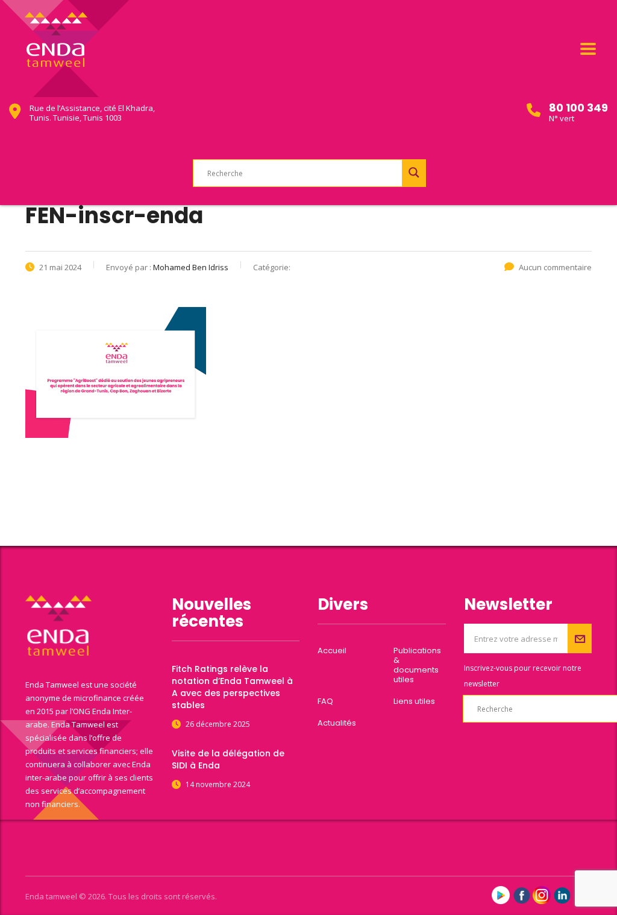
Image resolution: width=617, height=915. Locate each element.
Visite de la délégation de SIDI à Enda (228, 759)
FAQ (325, 701)
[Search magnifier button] (414, 172)
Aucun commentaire (555, 267)
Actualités (337, 723)
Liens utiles (414, 701)
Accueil (332, 651)
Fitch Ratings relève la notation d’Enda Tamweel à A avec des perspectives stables (232, 687)
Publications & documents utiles (417, 665)
